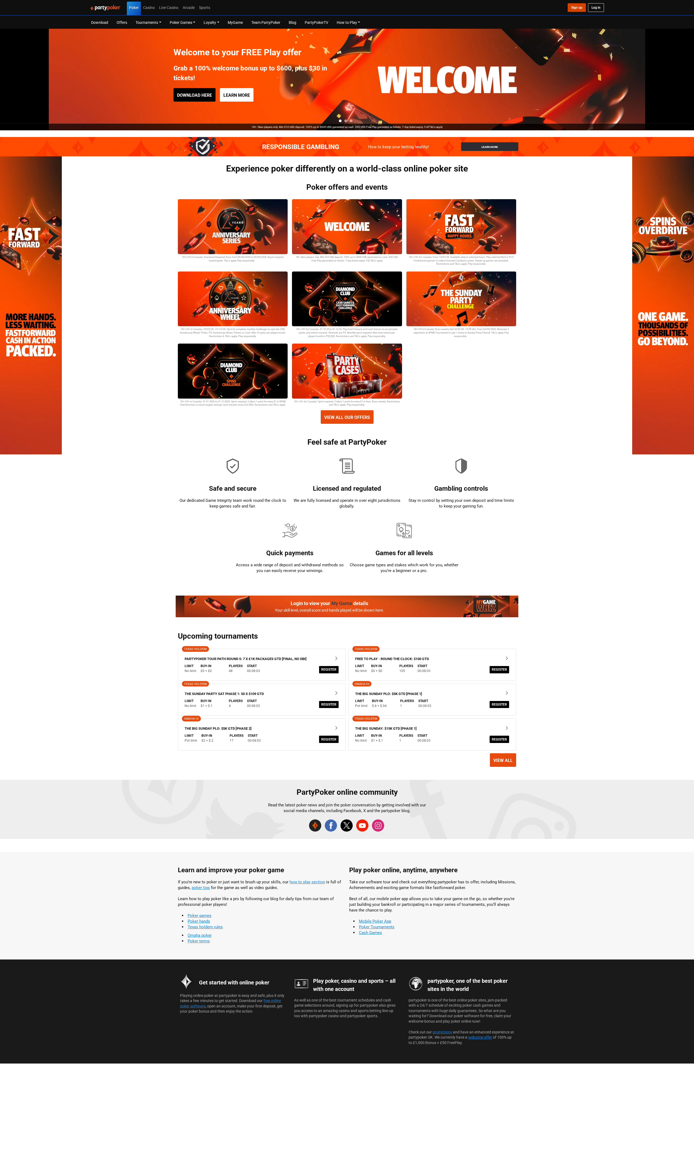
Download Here (194, 95)
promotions (442, 1032)
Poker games (199, 915)
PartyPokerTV (316, 22)
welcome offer (480, 1037)
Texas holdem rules (205, 926)
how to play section (307, 881)
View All (503, 760)
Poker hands (199, 921)
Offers (122, 22)
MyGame (235, 22)
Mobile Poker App (375, 921)
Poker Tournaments (376, 926)
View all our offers (347, 417)
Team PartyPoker (265, 22)
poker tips (201, 887)
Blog (292, 22)
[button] (340, 120)
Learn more (236, 95)
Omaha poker (200, 935)
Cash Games (370, 932)
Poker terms (199, 940)
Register (328, 669)
